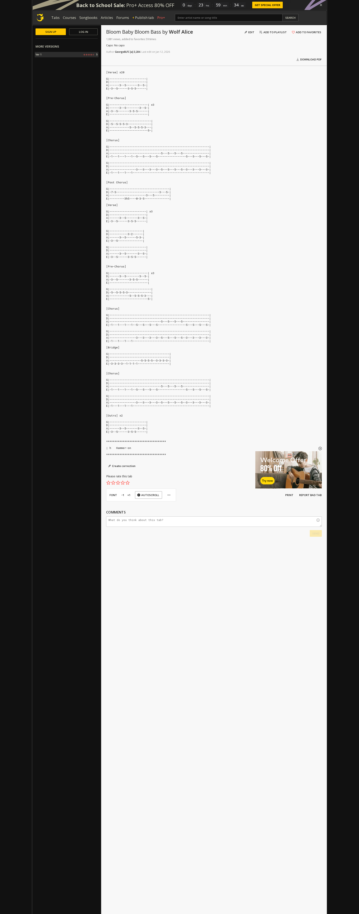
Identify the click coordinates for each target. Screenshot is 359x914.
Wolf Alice (181, 31)
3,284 (137, 52)
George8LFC (122, 52)
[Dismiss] (321, 5)
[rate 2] (113, 482)
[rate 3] (118, 482)
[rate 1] (108, 482)
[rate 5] (127, 482)
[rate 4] (122, 482)
